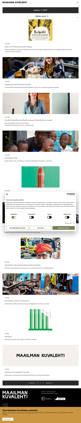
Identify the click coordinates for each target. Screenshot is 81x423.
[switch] (31, 217)
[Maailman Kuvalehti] (15, 398)
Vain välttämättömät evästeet (17, 228)
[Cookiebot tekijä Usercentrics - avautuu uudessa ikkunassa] (68, 194)
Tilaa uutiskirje (7, 419)
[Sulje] (78, 410)
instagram (5, 406)
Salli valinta (40, 228)
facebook (5, 404)
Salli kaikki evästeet (63, 228)
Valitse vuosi (40, 16)
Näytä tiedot (68, 223)
